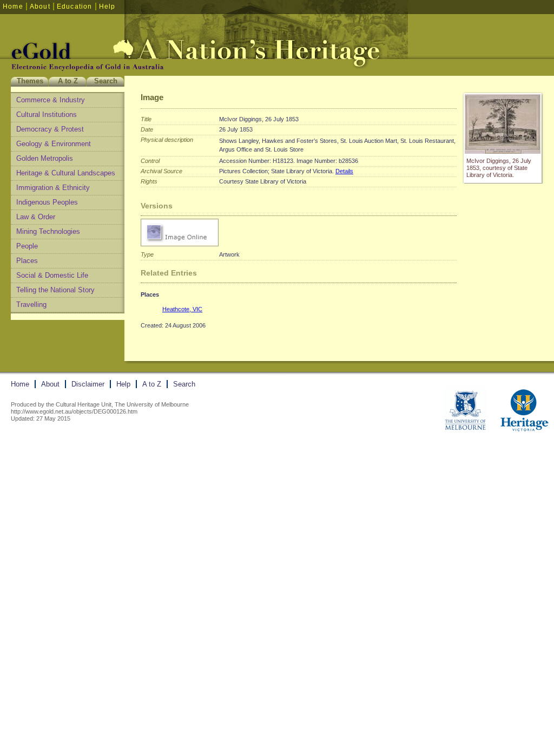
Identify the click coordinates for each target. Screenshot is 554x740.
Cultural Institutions (46, 114)
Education (75, 6)
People (27, 246)
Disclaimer (87, 384)
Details (344, 171)
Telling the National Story (55, 290)
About (40, 6)
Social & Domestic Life (52, 275)
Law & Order (35, 217)
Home (13, 6)
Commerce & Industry (50, 100)
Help (107, 6)
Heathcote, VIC (182, 309)
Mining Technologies (48, 231)
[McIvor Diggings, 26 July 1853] (502, 151)
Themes (30, 81)
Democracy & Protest (50, 129)
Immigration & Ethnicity (53, 188)
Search (105, 81)
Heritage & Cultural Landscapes (65, 173)
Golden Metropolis (44, 158)
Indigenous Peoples (47, 202)
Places (27, 261)
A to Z (68, 81)
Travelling (31, 304)
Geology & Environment (53, 144)
